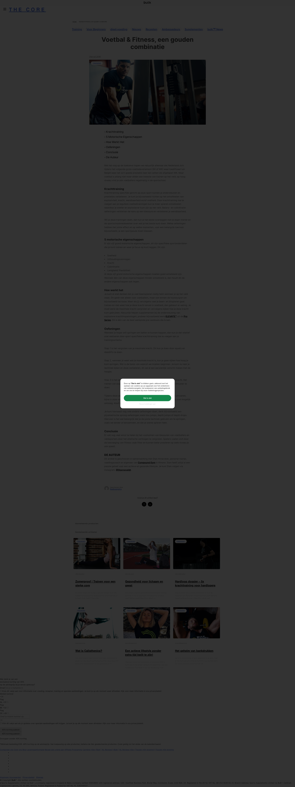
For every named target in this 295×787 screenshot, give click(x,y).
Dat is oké (147, 398)
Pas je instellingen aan (147, 404)
